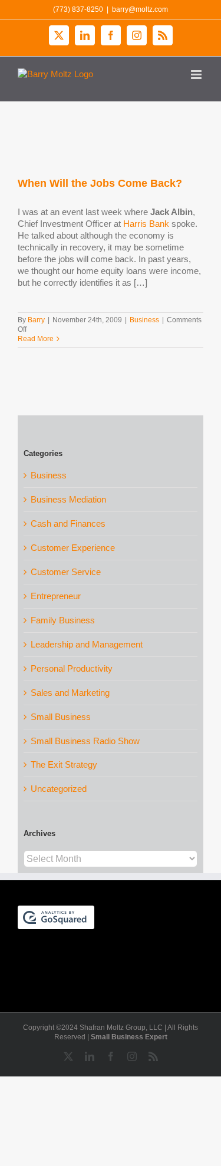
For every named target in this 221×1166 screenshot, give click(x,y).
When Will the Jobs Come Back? (100, 183)
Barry (36, 320)
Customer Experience (73, 548)
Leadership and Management (87, 644)
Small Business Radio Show (85, 741)
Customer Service (66, 572)
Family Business (63, 620)
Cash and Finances (68, 523)
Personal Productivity (72, 668)
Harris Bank (146, 224)
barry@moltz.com (140, 9)
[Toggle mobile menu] (197, 74)
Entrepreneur (56, 596)
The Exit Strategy (64, 764)
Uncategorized (59, 789)
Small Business (61, 717)
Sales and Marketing (70, 693)
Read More (36, 339)
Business (144, 320)
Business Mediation (68, 499)
